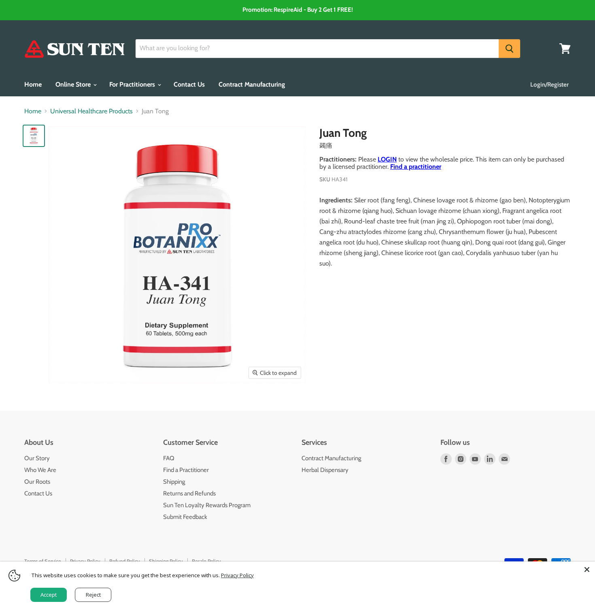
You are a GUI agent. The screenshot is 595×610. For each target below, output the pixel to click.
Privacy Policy (237, 575)
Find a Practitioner (186, 470)
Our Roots (37, 481)
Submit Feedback (185, 517)
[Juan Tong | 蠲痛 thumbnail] (33, 135)
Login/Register (549, 84)
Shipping (174, 481)
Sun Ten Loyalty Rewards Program (207, 505)
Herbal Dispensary (325, 470)
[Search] (509, 48)
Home (33, 84)
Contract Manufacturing (252, 84)
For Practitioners (133, 84)
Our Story (37, 458)
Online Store (73, 84)
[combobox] (317, 48)
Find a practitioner (415, 166)
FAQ (168, 458)
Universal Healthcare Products (91, 111)
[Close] (587, 569)
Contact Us (189, 84)
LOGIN (387, 159)
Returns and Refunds (189, 493)
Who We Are (40, 470)
